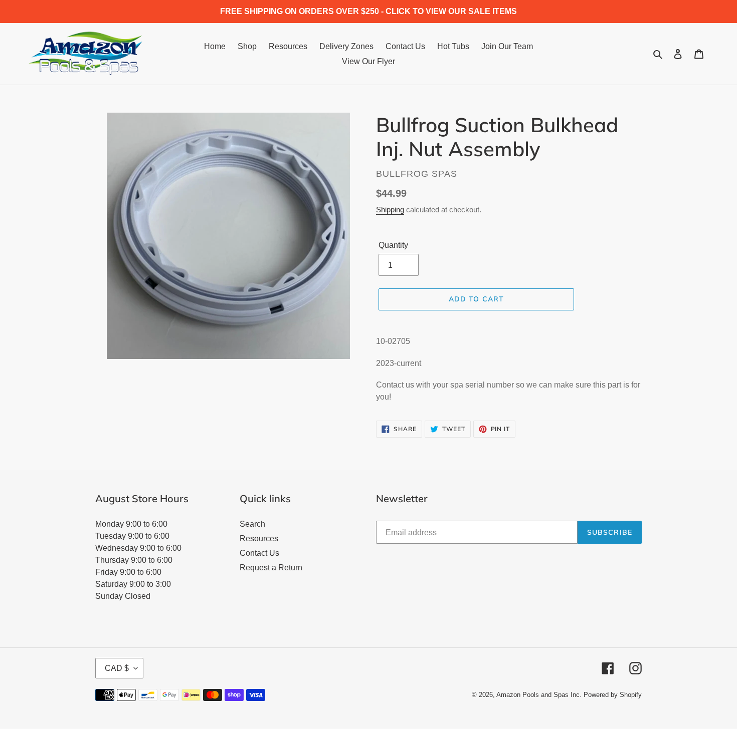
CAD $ (117, 668)
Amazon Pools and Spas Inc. (539, 694)
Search (252, 524)
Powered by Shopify (613, 694)
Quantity (393, 245)
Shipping (390, 209)
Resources (259, 538)
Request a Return (271, 567)
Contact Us (259, 553)
